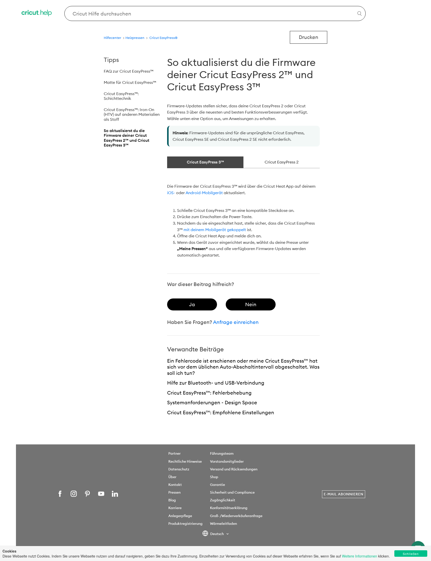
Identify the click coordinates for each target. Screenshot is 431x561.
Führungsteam (221, 453)
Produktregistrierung (185, 523)
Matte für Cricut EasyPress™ (130, 82)
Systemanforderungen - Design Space (212, 402)
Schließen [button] (411, 554)
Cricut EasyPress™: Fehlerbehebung (209, 393)
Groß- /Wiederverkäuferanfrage (236, 516)
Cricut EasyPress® (163, 38)
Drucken (308, 37)
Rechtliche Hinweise (185, 461)
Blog (172, 500)
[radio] (192, 304)
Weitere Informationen (359, 556)
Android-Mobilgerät (204, 192)
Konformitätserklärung (228, 508)
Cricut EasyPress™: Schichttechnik (121, 96)
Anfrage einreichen (236, 322)
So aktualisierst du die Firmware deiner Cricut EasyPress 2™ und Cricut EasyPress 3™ (126, 138)
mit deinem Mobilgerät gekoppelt (215, 229)
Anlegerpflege (180, 516)
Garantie (217, 484)
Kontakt (175, 484)
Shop (214, 477)
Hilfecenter (112, 38)
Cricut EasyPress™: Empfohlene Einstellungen (220, 412)
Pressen (174, 492)
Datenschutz (178, 469)
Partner (174, 453)
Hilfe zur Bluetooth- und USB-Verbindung (215, 383)
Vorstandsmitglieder (227, 461)
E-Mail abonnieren (343, 494)
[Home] (36, 13)
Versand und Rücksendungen (233, 469)
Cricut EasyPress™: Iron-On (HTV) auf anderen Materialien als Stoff (132, 114)
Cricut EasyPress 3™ (205, 161)
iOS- (171, 192)
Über (172, 477)
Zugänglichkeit (222, 500)
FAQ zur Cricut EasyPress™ (128, 71)
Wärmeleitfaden (223, 523)
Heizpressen (135, 38)
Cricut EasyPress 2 (282, 161)
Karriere (175, 508)
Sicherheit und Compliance (232, 492)
